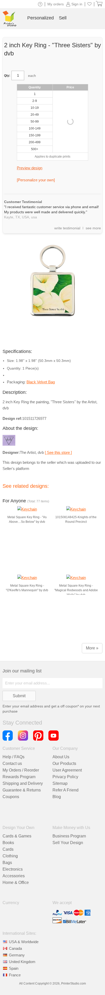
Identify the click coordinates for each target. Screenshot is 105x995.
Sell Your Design (67, 842)
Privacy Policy (65, 777)
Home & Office (16, 882)
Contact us (12, 763)
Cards (8, 849)
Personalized (40, 17)
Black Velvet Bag (41, 382)
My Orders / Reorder (21, 770)
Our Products (64, 763)
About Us (60, 757)
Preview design (29, 168)
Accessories (14, 876)
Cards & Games (17, 836)
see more (93, 228)
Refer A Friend (65, 790)
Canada (15, 948)
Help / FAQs (13, 757)
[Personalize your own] (36, 180)
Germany (17, 955)
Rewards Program (19, 777)
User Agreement (67, 770)
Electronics (13, 869)
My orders (55, 4)
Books (8, 842)
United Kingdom (22, 962)
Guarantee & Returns (22, 790)
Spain (13, 968)
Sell (63, 17)
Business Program (69, 836)
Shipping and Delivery (23, 783)
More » (92, 648)
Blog (56, 797)
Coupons (11, 797)
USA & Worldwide (23, 942)
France (15, 975)
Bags (7, 862)
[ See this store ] (58, 452)
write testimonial (67, 228)
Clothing (10, 856)
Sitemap (60, 783)
